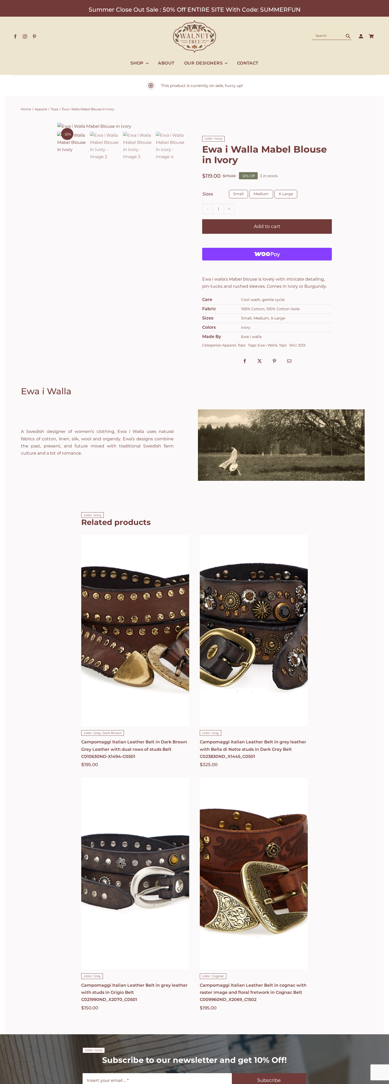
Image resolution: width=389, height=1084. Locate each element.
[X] (259, 361)
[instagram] (25, 36)
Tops (241, 345)
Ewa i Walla (267, 345)
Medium (261, 193)
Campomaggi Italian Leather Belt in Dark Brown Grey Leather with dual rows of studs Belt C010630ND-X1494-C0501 (134, 749)
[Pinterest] (274, 361)
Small (238, 193)
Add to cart (267, 226)
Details (135, 642)
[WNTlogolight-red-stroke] (194, 21)
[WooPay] (267, 254)
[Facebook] (245, 361)
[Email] (289, 361)
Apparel (229, 345)
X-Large (286, 193)
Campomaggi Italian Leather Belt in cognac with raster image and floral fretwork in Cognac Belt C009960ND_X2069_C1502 (253, 992)
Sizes (207, 193)
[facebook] (15, 36)
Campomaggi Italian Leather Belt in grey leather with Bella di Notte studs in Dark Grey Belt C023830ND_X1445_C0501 (253, 749)
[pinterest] (34, 36)
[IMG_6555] (122, 126)
